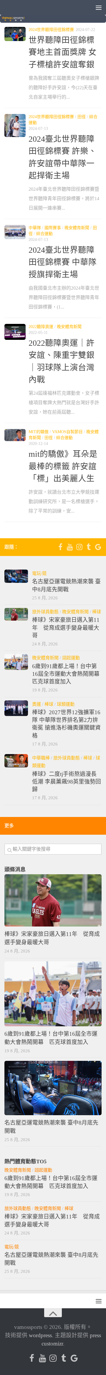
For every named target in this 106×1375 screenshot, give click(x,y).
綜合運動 (44, 233)
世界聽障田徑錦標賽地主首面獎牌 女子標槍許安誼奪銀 (63, 52)
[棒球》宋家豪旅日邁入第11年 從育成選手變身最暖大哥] (16, 614)
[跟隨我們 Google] (98, 546)
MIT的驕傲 (39, 432)
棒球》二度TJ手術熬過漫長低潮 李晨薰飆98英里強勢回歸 (66, 782)
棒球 (96, 611)
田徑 (81, 117)
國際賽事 (52, 228)
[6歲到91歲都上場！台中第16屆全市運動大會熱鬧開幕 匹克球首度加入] (16, 662)
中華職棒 (41, 757)
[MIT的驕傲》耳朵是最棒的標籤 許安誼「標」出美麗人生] (15, 435)
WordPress (40, 1335)
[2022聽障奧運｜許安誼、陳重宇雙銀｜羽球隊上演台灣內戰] (15, 332)
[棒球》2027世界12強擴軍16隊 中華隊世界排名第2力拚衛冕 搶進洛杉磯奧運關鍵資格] (16, 708)
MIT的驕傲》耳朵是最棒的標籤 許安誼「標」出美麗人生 (63, 466)
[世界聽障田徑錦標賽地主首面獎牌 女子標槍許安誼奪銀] (15, 34)
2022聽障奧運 (41, 326)
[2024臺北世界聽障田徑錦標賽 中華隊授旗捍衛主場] (15, 232)
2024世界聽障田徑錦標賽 (51, 29)
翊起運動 (71, 657)
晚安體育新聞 (76, 228)
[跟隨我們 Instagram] (79, 546)
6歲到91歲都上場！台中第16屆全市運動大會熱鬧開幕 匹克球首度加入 (68, 674)
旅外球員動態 (45, 611)
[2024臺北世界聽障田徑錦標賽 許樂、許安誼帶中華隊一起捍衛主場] (15, 125)
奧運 (36, 704)
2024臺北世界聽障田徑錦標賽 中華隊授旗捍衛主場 (63, 262)
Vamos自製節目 (67, 432)
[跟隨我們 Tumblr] (88, 546)
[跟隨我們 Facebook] (60, 546)
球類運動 (65, 704)
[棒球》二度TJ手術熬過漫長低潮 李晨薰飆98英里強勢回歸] (16, 760)
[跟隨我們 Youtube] (69, 546)
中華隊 (35, 228)
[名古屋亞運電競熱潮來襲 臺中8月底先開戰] (16, 576)
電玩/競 (39, 573)
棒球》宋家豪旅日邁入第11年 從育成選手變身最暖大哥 (66, 628)
